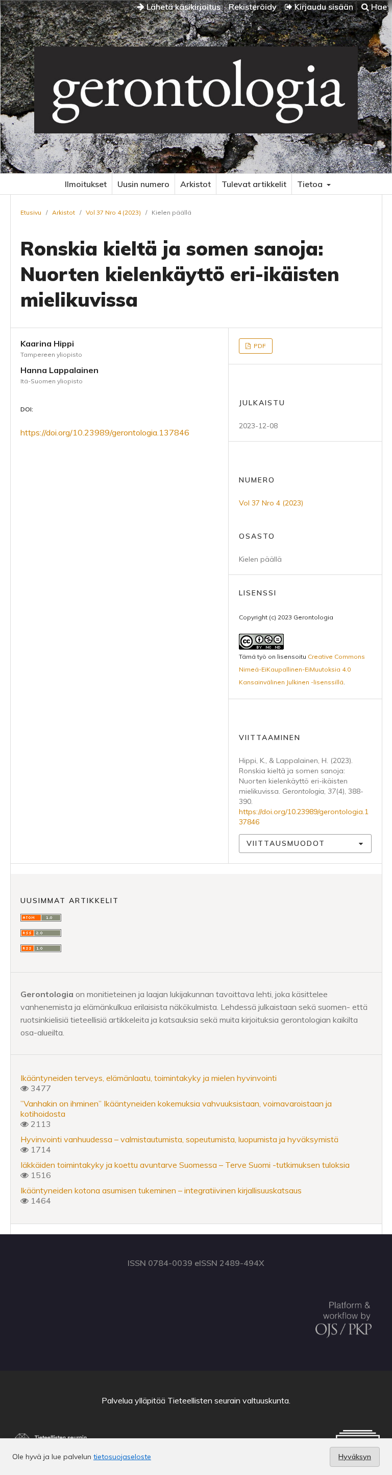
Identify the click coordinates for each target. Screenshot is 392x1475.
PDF (259, 346)
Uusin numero (143, 184)
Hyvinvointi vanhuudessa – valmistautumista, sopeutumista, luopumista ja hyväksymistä (179, 1139)
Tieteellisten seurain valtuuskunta (228, 1400)
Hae (378, 7)
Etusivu (30, 212)
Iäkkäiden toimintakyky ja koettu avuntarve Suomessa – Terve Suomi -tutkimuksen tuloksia (185, 1165)
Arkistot (195, 184)
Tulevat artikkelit (254, 184)
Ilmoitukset (86, 184)
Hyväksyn (354, 1456)
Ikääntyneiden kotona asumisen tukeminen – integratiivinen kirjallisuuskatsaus (161, 1190)
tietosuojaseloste (122, 1456)
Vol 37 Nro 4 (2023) (113, 212)
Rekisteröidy (253, 7)
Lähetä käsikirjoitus (182, 7)
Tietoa (311, 184)
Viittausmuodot (286, 843)
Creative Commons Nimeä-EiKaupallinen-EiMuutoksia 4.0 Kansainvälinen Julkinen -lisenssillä (302, 669)
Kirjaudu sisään (322, 7)
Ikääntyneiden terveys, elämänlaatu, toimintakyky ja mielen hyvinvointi (148, 1078)
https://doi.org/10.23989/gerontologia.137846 (104, 432)
